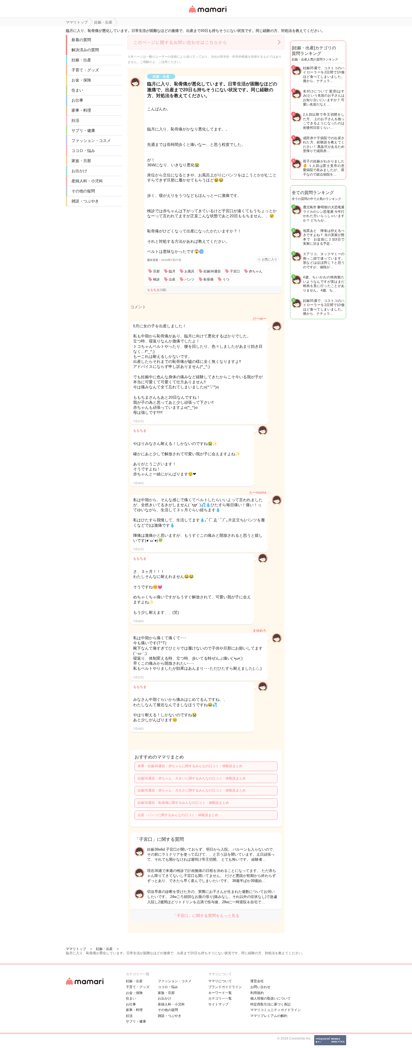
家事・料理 (81, 110)
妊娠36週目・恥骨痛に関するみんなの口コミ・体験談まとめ (183, 803)
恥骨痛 (208, 279)
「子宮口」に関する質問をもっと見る (206, 915)
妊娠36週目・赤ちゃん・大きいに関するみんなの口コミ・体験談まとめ (192, 778)
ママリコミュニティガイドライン (275, 1010)
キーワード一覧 (220, 993)
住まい (77, 90)
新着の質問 (81, 40)
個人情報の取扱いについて (270, 998)
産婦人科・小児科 (87, 181)
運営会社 (257, 981)
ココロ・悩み (83, 150)
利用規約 (257, 993)
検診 (156, 279)
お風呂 (189, 271)
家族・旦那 (81, 160)
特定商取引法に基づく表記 (270, 1004)
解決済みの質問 (85, 50)
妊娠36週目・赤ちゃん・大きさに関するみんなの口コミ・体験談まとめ (192, 790)
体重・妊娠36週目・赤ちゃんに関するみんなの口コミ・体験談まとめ (190, 766)
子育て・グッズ (85, 70)
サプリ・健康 (83, 130)
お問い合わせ (260, 987)
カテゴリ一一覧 (220, 998)
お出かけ (79, 171)
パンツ (189, 279)
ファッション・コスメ (91, 140)
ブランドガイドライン (225, 987)
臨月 (172, 271)
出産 (172, 279)
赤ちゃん (255, 271)
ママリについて (220, 981)
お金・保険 (81, 80)
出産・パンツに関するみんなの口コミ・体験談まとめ (178, 815)
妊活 (75, 120)
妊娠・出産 (81, 60)
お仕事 (77, 100)
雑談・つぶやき (85, 201)
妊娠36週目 (212, 271)
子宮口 (235, 271)
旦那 (156, 271)
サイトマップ (218, 1004)
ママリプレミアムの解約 (268, 1016)
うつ (226, 279)
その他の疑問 (83, 191)
